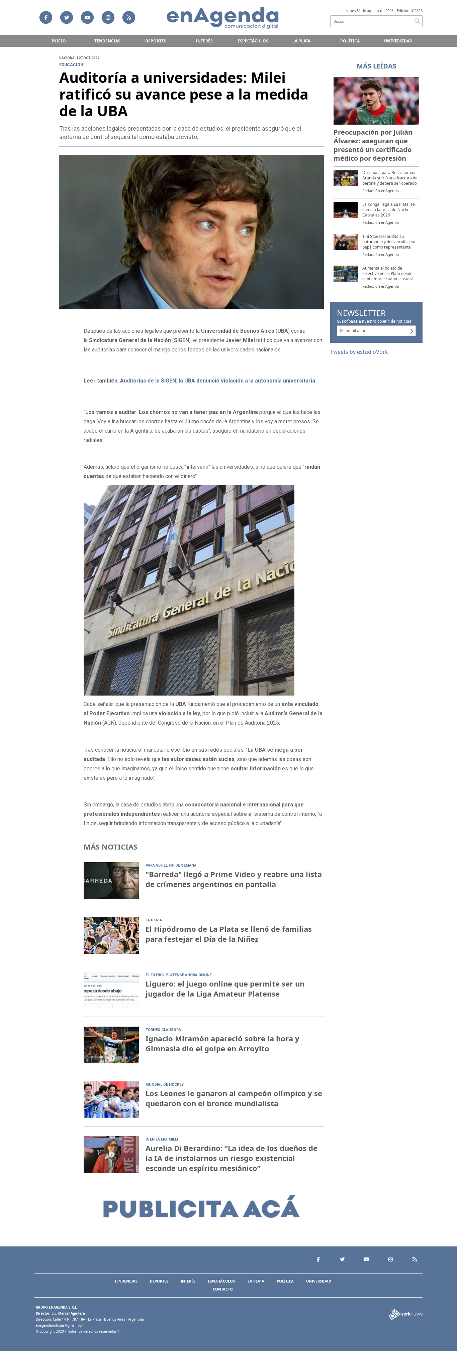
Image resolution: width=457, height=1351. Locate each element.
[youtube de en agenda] (87, 17)
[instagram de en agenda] (108, 17)
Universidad (398, 41)
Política (350, 41)
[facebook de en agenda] (46, 17)
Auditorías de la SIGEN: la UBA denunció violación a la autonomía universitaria (217, 381)
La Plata (301, 41)
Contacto (223, 1289)
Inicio (59, 41)
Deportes (155, 41)
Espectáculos (253, 41)
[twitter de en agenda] (67, 17)
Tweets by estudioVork (359, 351)
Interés (204, 41)
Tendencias (107, 41)
